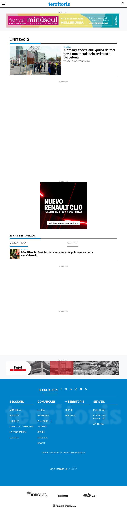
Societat (14, 415)
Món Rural (16, 410)
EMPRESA (14, 421)
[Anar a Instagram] (75, 389)
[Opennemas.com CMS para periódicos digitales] (63, 469)
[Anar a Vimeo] (80, 389)
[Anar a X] (66, 389)
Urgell (41, 443)
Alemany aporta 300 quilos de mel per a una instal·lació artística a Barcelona (89, 54)
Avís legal (99, 424)
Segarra (42, 426)
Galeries (70, 415)
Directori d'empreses (21, 426)
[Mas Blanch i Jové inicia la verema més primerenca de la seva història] (15, 254)
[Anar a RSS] (85, 389)
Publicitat (99, 410)
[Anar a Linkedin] (70, 389)
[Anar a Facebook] (61, 389)
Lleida (41, 410)
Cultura (14, 437)
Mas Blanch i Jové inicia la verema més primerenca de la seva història (57, 253)
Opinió (69, 410)
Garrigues (43, 415)
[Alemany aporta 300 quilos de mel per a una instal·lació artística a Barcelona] (35, 60)
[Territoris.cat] (59, 3)
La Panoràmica (18, 432)
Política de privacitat (99, 417)
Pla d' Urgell (44, 421)
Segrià (41, 432)
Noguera (42, 437)
